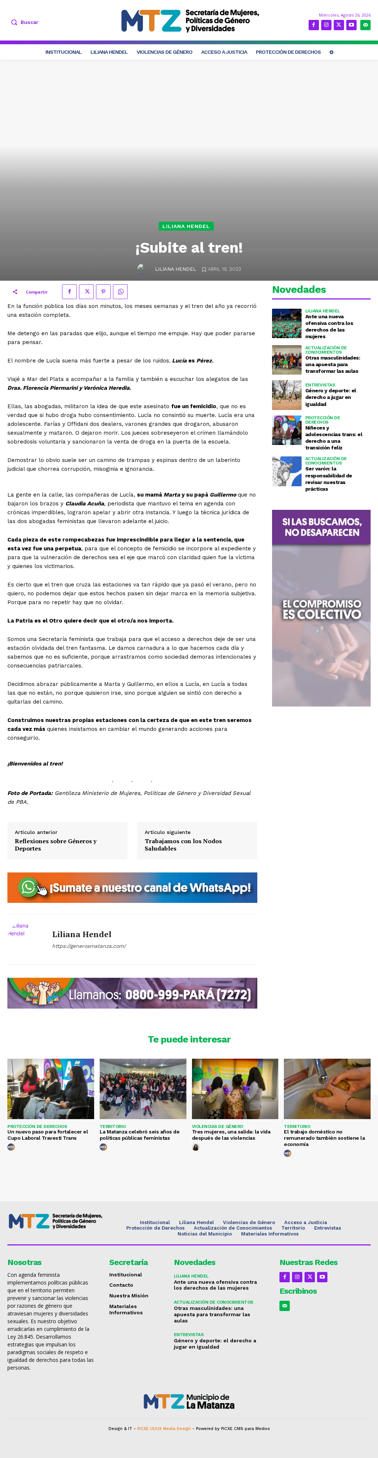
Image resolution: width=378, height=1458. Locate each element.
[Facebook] (314, 25)
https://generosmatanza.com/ (89, 946)
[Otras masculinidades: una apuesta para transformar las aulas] (287, 360)
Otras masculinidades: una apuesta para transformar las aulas (332, 364)
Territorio (113, 1126)
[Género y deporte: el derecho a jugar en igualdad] (287, 395)
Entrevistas (320, 385)
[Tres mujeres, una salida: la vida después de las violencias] (235, 1089)
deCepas (167, 1440)
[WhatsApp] (120, 291)
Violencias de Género (217, 1126)
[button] (22, 22)
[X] (339, 25)
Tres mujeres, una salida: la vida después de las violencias (231, 1135)
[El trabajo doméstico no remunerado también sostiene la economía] (327, 1089)
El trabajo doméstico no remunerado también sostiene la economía (324, 1138)
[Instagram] (326, 25)
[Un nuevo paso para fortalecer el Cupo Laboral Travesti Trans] (50, 1089)
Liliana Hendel (186, 226)
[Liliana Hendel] (144, 269)
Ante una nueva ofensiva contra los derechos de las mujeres (215, 1285)
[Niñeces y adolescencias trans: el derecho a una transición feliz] (287, 430)
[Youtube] (351, 25)
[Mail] (365, 25)
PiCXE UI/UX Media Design (164, 1428)
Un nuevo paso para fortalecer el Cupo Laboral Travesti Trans (47, 1135)
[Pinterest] (103, 291)
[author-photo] (12, 1147)
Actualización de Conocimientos (326, 350)
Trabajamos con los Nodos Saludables (183, 845)
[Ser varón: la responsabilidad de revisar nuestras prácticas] (287, 471)
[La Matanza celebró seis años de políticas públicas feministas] (143, 1089)
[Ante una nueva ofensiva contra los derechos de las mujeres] (287, 323)
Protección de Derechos (322, 420)
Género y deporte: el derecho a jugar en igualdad (330, 397)
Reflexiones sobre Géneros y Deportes (55, 845)
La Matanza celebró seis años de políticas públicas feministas (140, 1135)
